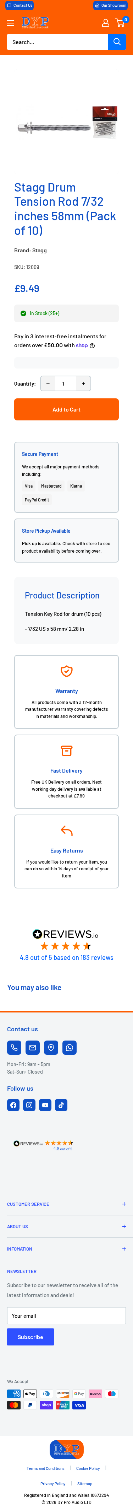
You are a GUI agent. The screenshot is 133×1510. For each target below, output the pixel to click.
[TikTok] (61, 1105)
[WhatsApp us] (69, 1048)
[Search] (117, 42)
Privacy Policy (53, 1483)
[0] (120, 22)
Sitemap (85, 1483)
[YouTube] (45, 1105)
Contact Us (22, 5)
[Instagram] (29, 1105)
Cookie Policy (88, 1468)
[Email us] (33, 1048)
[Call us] (14, 1048)
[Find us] (51, 1048)
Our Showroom (113, 5)
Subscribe (30, 1336)
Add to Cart (66, 409)
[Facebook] (13, 1105)
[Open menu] (10, 23)
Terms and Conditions (46, 1468)
